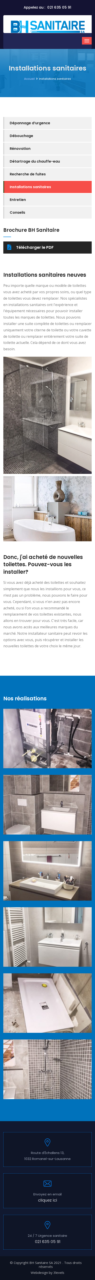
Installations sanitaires (30, 186)
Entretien (18, 199)
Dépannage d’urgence (30, 123)
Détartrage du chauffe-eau (35, 161)
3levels (58, 1272)
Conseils (17, 212)
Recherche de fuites (28, 174)
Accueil (29, 79)
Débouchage (21, 135)
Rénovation (20, 148)
